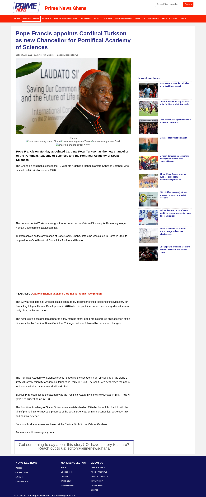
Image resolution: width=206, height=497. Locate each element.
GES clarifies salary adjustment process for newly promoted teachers (173, 195)
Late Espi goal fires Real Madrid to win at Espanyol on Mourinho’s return (175, 249)
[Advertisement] (73, 198)
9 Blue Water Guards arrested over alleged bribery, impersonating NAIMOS (173, 177)
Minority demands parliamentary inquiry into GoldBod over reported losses (174, 159)
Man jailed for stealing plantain (173, 138)
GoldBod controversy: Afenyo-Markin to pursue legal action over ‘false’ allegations (175, 213)
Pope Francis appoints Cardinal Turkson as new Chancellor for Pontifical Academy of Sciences (73, 40)
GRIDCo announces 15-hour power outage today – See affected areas (173, 231)
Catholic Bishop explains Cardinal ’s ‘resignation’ (67, 293)
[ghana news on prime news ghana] (26, 7)
